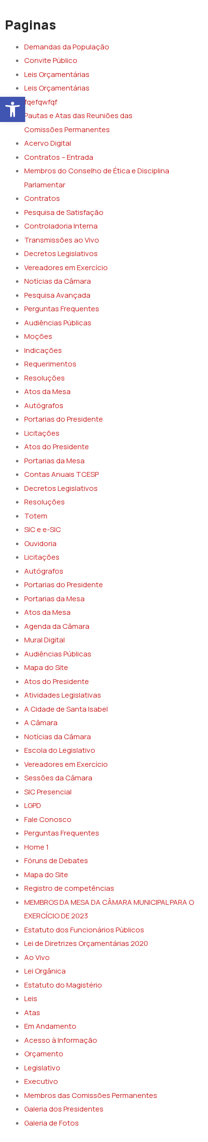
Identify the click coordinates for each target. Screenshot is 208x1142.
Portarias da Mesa (54, 461)
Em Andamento (50, 1026)
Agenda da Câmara (56, 626)
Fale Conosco (48, 819)
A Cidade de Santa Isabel (66, 709)
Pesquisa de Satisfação (64, 212)
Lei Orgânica (45, 971)
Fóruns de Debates (56, 860)
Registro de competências (69, 888)
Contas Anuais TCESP (61, 474)
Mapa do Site (46, 667)
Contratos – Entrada (58, 157)
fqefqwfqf (40, 102)
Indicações (43, 350)
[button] (12, 109)
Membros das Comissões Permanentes (90, 1095)
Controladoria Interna (61, 226)
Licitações (41, 433)
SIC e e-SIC (42, 529)
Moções (38, 336)
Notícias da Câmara (57, 281)
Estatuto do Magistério (63, 985)
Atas (32, 1012)
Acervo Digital (47, 143)
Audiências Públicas (57, 323)
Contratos (42, 198)
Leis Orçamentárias (56, 74)
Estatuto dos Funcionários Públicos (84, 930)
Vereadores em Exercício (66, 267)
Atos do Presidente (56, 447)
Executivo (41, 1081)
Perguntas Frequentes (61, 309)
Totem (35, 516)
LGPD (32, 805)
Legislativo (42, 1068)
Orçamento (43, 1054)
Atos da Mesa (47, 391)
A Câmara (41, 722)
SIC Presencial (48, 792)
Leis (30, 998)
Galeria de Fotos (51, 1123)
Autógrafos (43, 405)
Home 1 (36, 847)
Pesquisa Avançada (57, 295)
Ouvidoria (40, 543)
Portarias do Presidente (63, 419)
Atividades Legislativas (62, 695)
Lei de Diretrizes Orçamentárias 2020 (86, 943)
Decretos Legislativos (61, 253)
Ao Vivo (37, 957)
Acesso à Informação (60, 1040)
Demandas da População (66, 47)
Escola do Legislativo (59, 750)
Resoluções (44, 378)
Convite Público (50, 60)
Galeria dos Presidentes (64, 1109)
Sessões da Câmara (58, 778)
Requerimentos (50, 364)
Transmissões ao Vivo (61, 240)
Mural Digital (44, 640)
